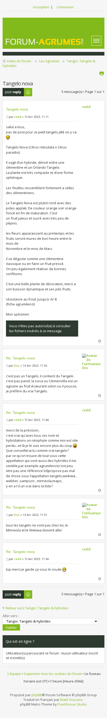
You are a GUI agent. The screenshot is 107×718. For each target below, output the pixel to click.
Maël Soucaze (71, 699)
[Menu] (96, 41)
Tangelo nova (17, 109)
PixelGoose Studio (72, 704)
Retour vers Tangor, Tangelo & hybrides (37, 608)
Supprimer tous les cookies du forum (53, 673)
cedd (17, 117)
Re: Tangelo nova (20, 358)
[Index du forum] (45, 42)
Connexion (65, 7)
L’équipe (14, 673)
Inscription (41, 7)
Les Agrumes (49, 61)
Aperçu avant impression (101, 73)
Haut (99, 341)
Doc (17, 365)
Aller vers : (11, 615)
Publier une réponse (12, 92)
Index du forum (19, 61)
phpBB (36, 695)
